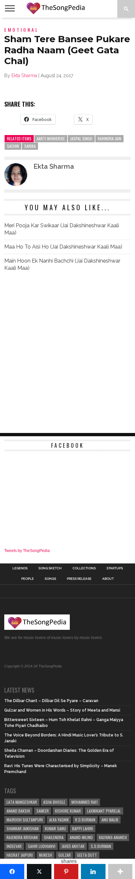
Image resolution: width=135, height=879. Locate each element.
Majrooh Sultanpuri (25, 819)
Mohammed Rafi (84, 802)
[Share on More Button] (120, 871)
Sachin (13, 146)
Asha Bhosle (54, 802)
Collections (84, 568)
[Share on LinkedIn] (93, 871)
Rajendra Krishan (22, 837)
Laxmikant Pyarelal (104, 811)
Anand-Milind (81, 837)
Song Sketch (50, 568)
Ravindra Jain (109, 138)
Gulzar (64, 855)
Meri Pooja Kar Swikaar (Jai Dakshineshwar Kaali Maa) (61, 229)
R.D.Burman (85, 819)
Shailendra (54, 837)
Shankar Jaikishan (23, 828)
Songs (50, 578)
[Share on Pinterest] (66, 871)
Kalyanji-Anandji (113, 837)
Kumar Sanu (55, 828)
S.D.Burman (101, 846)
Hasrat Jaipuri (20, 855)
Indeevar (14, 846)
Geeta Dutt (87, 855)
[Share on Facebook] (12, 871)
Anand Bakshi (18, 811)
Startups (114, 568)
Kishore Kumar (68, 811)
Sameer (42, 811)
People (27, 578)
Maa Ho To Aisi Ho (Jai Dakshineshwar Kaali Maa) (63, 247)
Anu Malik (110, 819)
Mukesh (45, 855)
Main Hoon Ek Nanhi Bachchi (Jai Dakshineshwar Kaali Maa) (62, 264)
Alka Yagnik (59, 819)
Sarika (30, 146)
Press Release (79, 578)
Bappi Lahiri (82, 828)
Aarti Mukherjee (51, 138)
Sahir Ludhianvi (41, 846)
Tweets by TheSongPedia (27, 550)
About (108, 578)
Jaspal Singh (81, 138)
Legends (20, 568)
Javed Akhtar (73, 846)
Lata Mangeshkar (22, 802)
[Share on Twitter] (39, 871)
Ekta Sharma (24, 75)
